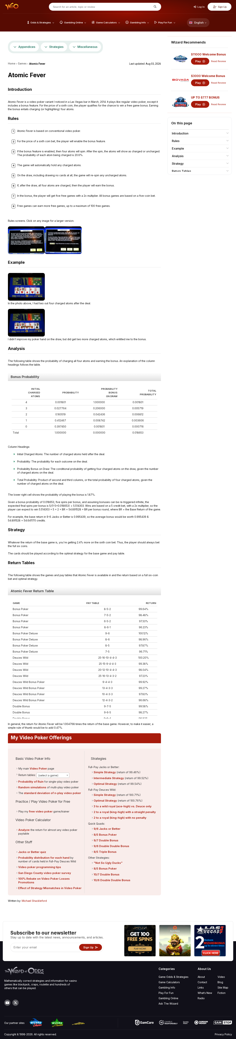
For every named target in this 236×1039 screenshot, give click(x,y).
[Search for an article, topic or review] (154, 6)
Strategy (178, 163)
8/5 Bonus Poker (105, 834)
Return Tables (181, 171)
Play (198, 61)
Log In (201, 6)
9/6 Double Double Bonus (111, 846)
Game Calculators (169, 982)
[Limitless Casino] (140, 941)
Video (221, 976)
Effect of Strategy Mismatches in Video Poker (49, 888)
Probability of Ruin (31, 781)
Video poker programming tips (39, 867)
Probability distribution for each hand (44, 857)
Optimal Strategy (105, 784)
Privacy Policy (223, 1034)
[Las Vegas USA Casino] (210, 941)
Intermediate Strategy (109, 778)
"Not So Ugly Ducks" (108, 863)
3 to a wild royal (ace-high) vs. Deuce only (123, 806)
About (201, 976)
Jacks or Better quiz (32, 852)
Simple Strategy (105, 772)
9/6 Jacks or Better (107, 829)
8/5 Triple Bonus (105, 852)
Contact (202, 982)
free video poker (41, 811)
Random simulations (32, 787)
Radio (201, 998)
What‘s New (205, 992)
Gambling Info (167, 987)
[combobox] (53, 775)
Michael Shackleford (34, 900)
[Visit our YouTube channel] (7, 1003)
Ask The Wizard (168, 1003)
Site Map (223, 987)
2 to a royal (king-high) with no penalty (120, 817)
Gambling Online (168, 998)
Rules (175, 141)
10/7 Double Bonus (106, 874)
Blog (220, 982)
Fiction (221, 992)
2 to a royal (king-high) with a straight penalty (125, 812)
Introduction (180, 133)
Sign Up (222, 6)
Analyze (24, 830)
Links (201, 987)
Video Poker (38, 768)
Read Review (218, 61)
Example (178, 148)
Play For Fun (166, 992)
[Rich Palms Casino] (175, 941)
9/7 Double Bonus (106, 840)
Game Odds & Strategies (173, 976)
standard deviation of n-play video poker (52, 793)
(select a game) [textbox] (48, 775)
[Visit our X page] (15, 1003)
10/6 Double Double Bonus (112, 880)
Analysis (177, 156)
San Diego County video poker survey (44, 873)
